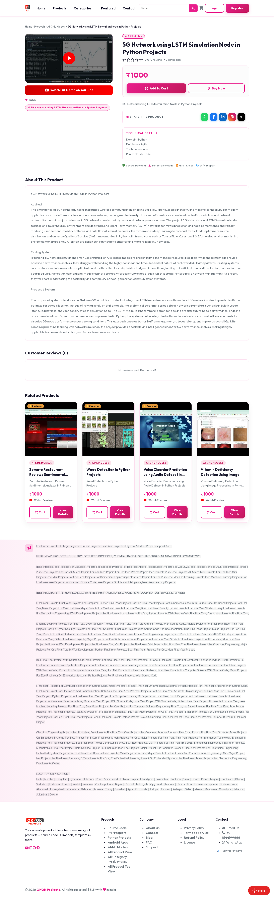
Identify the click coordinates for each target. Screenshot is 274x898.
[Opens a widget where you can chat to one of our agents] (259, 891)
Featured (108, 8)
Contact (129, 8)
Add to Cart (159, 88)
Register (237, 8)
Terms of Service (196, 833)
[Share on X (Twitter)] (241, 117)
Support (152, 847)
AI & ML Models (56, 26)
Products (60, 8)
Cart (42, 512)
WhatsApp (234, 842)
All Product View (120, 852)
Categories (82, 8)
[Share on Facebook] (213, 117)
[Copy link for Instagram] (232, 117)
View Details (63, 512)
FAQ (149, 842)
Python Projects (119, 837)
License (189, 842)
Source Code (117, 828)
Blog (149, 837)
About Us (152, 828)
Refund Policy (194, 837)
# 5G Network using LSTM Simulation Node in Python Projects (67, 107)
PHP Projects (117, 833)
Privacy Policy (194, 828)
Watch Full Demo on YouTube (71, 90)
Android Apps (118, 842)
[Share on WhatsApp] (204, 117)
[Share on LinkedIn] (223, 117)
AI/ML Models (118, 847)
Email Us (232, 828)
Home (41, 8)
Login (214, 8)
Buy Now (218, 88)
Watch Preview (43, 500)
